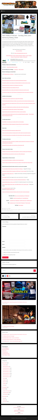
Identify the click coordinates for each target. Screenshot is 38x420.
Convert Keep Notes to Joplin (12, 67)
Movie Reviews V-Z (6, 376)
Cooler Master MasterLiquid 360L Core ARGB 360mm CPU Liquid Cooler (15, 184)
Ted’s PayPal (18, 202)
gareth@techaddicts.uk (17, 198)
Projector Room (6, 392)
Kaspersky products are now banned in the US (10, 87)
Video (4, 385)
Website (3, 247)
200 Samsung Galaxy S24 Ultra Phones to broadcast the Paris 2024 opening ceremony (17, 92)
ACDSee (5, 209)
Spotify (30, 55)
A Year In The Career (6, 390)
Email (3, 244)
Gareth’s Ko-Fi (29, 200)
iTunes (14, 55)
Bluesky (15, 411)
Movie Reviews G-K (6, 369)
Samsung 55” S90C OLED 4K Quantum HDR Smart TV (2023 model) (14, 171)
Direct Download (9, 55)
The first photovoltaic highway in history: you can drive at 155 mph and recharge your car (18, 100)
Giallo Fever (4, 350)
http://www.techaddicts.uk (20, 195)
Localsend (16, 69)
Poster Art (5, 380)
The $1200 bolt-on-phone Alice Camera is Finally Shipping (12, 109)
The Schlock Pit (5, 352)
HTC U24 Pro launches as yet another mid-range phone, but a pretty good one (16, 135)
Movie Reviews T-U (6, 374)
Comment (4, 226)
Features (4, 364)
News (4, 378)
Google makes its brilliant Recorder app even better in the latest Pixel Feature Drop (17, 162)
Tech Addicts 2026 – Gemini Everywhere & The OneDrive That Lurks (14, 302)
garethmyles (13, 39)
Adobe (8, 209)
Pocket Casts (16, 56)
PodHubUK (25, 56)
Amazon (12, 56)
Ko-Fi (23, 411)
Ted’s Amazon (27, 202)
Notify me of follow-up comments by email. (11, 252)
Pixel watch (28, 209)
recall (34, 209)
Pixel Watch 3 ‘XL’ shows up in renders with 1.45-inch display (13, 121)
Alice (10, 209)
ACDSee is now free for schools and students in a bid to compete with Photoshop (17, 151)
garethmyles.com (23, 200)
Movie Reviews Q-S (6, 373)
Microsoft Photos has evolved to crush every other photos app (13, 153)
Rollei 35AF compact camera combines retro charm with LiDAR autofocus (15, 107)
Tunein (27, 55)
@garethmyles (12, 200)
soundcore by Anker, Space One (8, 173)
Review (4, 399)
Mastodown (18, 411)
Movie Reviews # (6, 366)
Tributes (4, 383)
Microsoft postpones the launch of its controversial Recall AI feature (14, 80)
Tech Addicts (20, 205)
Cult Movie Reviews (5, 353)
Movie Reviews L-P (6, 371)
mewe (21, 411)
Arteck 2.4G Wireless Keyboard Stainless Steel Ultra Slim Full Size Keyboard (15, 191)
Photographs (4, 387)
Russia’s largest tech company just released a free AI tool (12, 85)
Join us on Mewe (19, 50)
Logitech (19, 209)
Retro (4, 398)
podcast (31, 209)
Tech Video (5, 401)
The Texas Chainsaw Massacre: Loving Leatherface (11, 339)
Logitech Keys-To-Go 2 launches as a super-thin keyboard (12, 98)
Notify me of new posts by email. (9, 254)
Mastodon (17, 200)
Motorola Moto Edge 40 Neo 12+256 (8, 182)
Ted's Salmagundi (5, 348)
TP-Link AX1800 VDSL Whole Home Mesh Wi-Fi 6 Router (12, 168)
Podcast (5, 208)
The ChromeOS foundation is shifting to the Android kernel (13, 160)
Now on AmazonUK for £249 (7, 115)
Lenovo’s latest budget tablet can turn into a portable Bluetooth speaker (15, 114)
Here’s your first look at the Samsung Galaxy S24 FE (11, 130)
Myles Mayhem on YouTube (19, 413)
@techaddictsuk (25, 198)
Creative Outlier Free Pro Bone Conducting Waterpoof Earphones (14, 179)
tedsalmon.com (13, 202)
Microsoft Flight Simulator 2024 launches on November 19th (13, 145)
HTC (14, 209)
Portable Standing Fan (10, 189)
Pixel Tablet (4, 177)
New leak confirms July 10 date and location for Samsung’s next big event (15, 89)
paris (25, 209)
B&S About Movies (5, 349)
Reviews (4, 381)
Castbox (21, 56)
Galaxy (12, 209)
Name (3, 241)
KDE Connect (21, 69)
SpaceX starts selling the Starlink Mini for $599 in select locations (14, 111)
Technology (4, 396)
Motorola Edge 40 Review (9, 74)
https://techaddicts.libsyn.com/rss (20, 53)
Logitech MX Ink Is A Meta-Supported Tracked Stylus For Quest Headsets (15, 124)
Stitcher (24, 55)
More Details (31, 114)
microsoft (22, 209)
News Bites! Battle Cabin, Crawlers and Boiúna (10, 337)
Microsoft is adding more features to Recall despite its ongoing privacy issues (16, 82)
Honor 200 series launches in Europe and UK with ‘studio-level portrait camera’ (16, 132)
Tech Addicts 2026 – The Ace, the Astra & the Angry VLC (12, 341)
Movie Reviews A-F (6, 368)
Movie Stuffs (4, 362)
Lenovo (16, 209)
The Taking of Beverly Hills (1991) (8, 326)
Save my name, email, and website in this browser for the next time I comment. (17, 250)
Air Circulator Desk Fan (6, 188)
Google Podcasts (19, 55)
